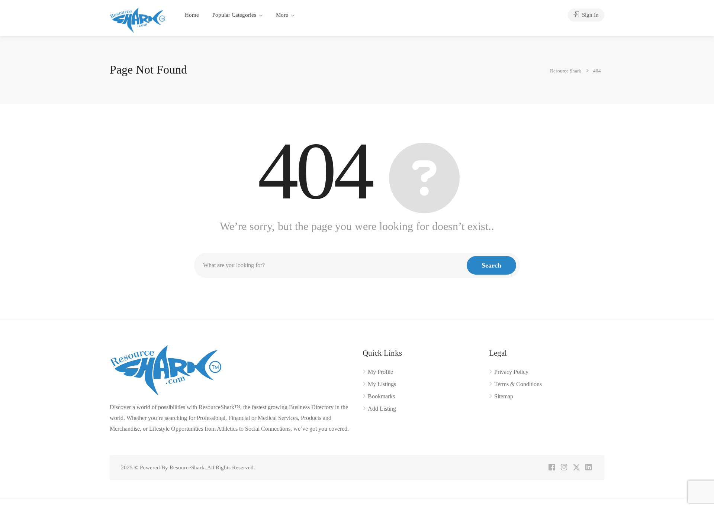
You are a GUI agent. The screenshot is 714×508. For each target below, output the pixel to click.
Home (192, 15)
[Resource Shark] (137, 19)
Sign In (589, 15)
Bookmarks (381, 396)
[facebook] (551, 467)
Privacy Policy (511, 372)
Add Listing (382, 408)
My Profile (380, 372)
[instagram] (564, 467)
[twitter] (576, 467)
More (282, 15)
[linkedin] (588, 467)
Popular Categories (234, 15)
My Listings (382, 384)
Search (491, 265)
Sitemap (503, 396)
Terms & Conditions (518, 384)
